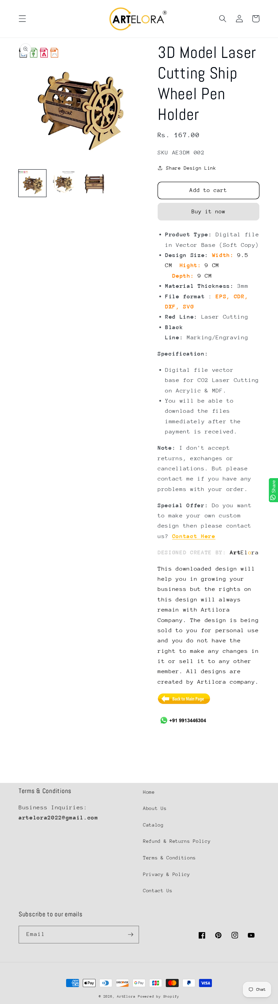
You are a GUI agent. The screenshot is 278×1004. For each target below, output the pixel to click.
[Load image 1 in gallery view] (32, 183)
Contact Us (158, 890)
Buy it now (209, 212)
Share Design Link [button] (191, 168)
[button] (22, 18)
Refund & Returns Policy (177, 841)
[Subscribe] (130, 934)
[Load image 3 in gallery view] (94, 183)
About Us (154, 808)
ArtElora (126, 997)
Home (149, 792)
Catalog (153, 825)
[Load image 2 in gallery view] (63, 183)
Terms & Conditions (169, 857)
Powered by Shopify (158, 997)
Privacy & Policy (166, 874)
